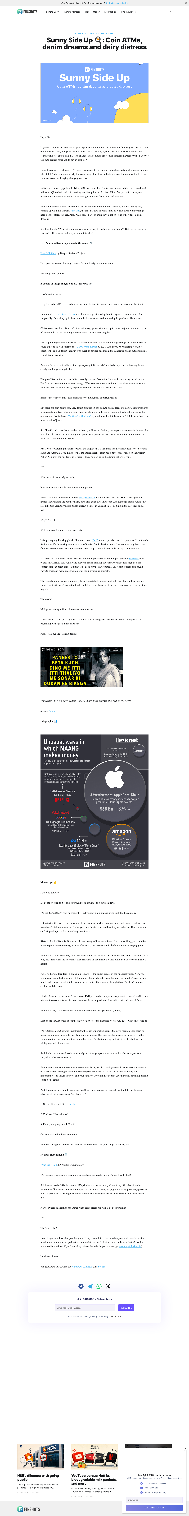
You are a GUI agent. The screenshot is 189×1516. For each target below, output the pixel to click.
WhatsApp (76, 1266)
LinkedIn (88, 1266)
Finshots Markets (71, 12)
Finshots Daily (52, 12)
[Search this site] (170, 12)
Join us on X (115, 1316)
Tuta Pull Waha (48, 253)
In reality (75, 210)
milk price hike (87, 497)
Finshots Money (92, 12)
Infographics (110, 12)
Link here (73, 1104)
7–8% (95, 540)
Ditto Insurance (128, 12)
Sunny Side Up (106, 34)
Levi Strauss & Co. (65, 314)
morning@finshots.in (130, 1246)
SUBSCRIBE (126, 1308)
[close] (186, 3)
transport (134, 558)
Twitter (101, 1266)
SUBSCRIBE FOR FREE (154, 1508)
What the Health (49, 1164)
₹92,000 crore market (85, 346)
